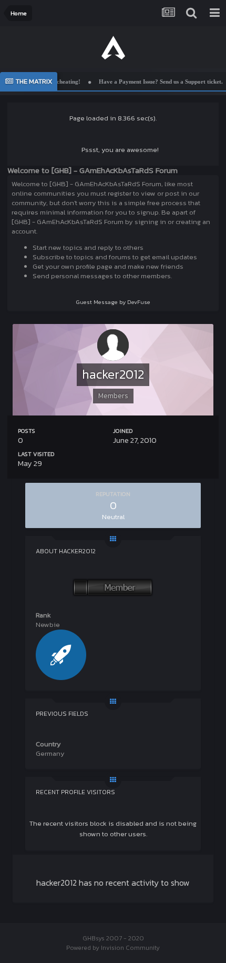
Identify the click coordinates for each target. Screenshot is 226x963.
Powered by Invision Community (113, 947)
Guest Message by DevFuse (113, 302)
